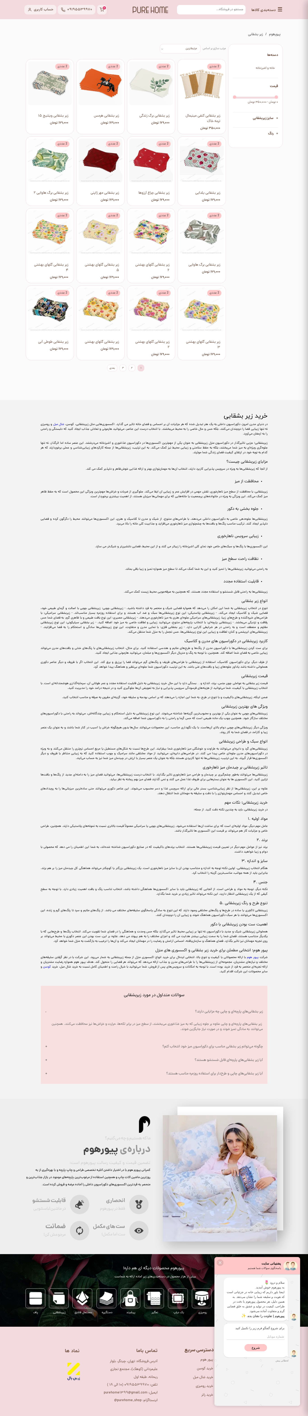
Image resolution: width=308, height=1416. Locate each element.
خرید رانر (207, 1395)
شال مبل (58, 424)
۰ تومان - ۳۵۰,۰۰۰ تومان (263, 102)
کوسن (47, 967)
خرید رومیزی (204, 1386)
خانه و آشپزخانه (265, 68)
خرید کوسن (205, 1368)
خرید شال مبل (203, 1377)
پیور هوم (253, 957)
